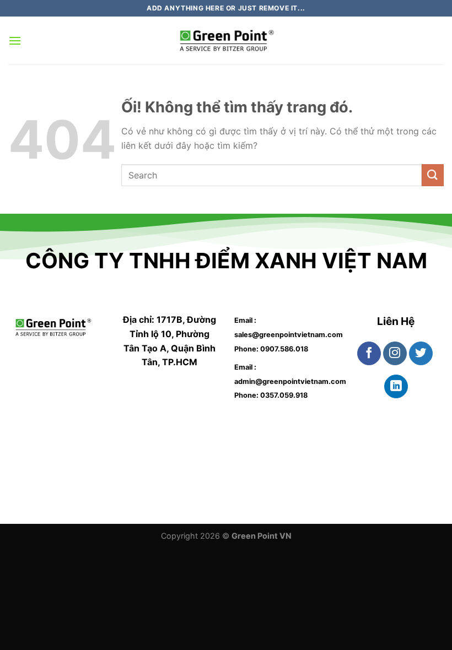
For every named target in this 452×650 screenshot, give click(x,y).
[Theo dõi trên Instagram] (395, 353)
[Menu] (14, 40)
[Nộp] (433, 175)
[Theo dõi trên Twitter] (421, 353)
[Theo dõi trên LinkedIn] (396, 386)
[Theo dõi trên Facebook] (369, 353)
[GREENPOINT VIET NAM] (226, 40)
